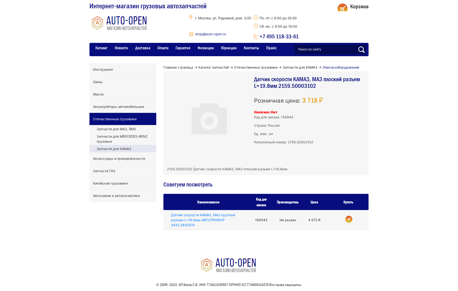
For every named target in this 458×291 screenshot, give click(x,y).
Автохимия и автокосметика (116, 196)
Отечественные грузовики (114, 119)
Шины (98, 82)
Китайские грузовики (110, 183)
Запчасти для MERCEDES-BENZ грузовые (122, 138)
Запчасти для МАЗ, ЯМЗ (116, 129)
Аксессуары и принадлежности (119, 158)
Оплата (162, 47)
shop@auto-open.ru (210, 34)
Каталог (101, 47)
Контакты (251, 47)
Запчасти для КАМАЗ (114, 149)
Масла (98, 94)
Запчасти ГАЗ (104, 171)
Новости (121, 47)
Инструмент (103, 69)
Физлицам (206, 47)
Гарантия (183, 47)
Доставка (142, 47)
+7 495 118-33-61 (279, 36)
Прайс (271, 47)
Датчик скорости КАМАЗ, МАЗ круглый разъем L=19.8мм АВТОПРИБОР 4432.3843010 (203, 220)
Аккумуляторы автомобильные (118, 107)
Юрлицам (229, 47)
